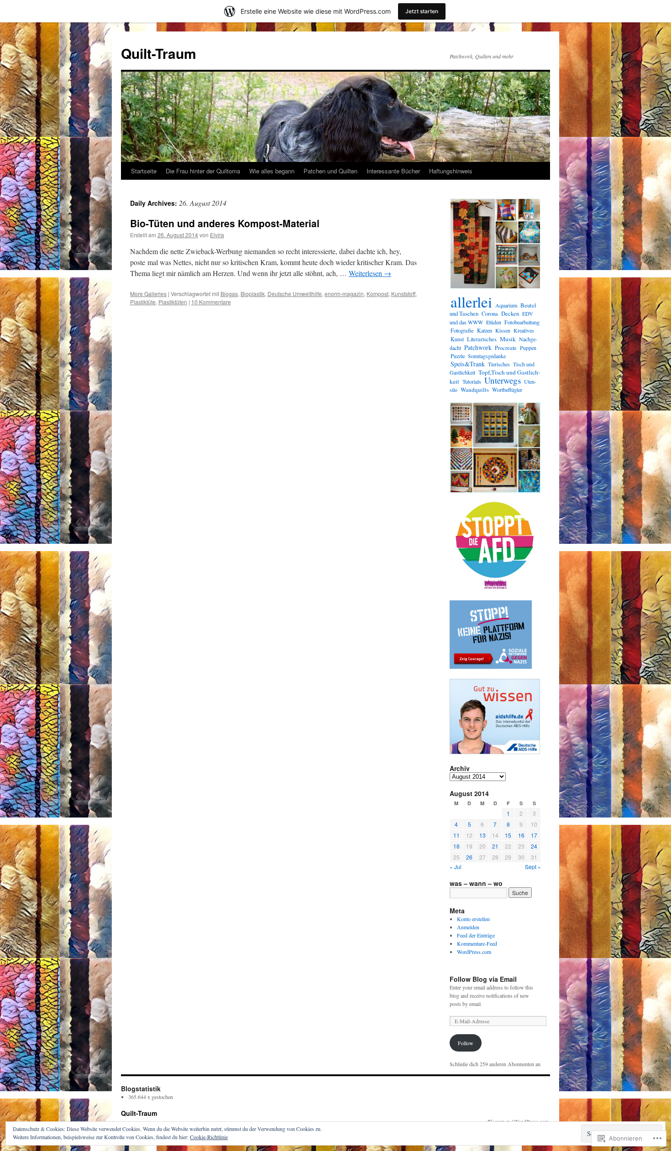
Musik (508, 339)
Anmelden (468, 927)
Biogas (229, 293)
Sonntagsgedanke (487, 355)
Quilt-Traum (158, 53)
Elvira (217, 235)
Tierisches (499, 364)
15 (508, 835)
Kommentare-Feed (477, 943)
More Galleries (148, 293)
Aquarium (506, 305)
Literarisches (482, 339)
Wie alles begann (271, 171)
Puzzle (458, 355)
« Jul (455, 866)
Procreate (506, 347)
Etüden (493, 322)
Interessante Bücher (393, 171)
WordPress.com (474, 951)
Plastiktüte (143, 302)
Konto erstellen (473, 918)
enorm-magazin (344, 293)
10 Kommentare (211, 302)
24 (534, 846)
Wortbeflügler (507, 389)
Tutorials (471, 381)
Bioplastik (253, 293)
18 (456, 846)
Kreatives (524, 330)
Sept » (533, 866)
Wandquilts (475, 389)
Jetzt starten (421, 11)
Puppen (528, 347)
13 (482, 835)
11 (456, 835)
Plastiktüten (172, 302)
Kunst (457, 339)
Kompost (377, 293)
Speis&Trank (468, 363)
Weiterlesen (370, 273)
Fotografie (462, 330)
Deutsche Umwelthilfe (294, 293)
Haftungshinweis (450, 171)
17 (534, 835)
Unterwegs (502, 380)
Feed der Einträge (476, 935)
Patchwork (478, 347)
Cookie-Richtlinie (209, 1137)
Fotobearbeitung (522, 322)
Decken (510, 314)
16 (521, 835)
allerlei (471, 302)
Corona (490, 314)
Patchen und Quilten (330, 171)
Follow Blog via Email (483, 979)
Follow (465, 1043)
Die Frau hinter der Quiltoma (203, 171)
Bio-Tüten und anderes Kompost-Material (225, 223)
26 (469, 857)
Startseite (144, 171)
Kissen (502, 330)
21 (495, 846)
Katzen (484, 330)
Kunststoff (403, 293)
